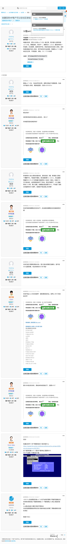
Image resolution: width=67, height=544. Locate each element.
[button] (63, 79)
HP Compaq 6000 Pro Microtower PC (37, 56)
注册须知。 (14, 541)
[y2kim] (11, 293)
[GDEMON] (11, 498)
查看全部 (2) (30, 62)
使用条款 (7, 541)
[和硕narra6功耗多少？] (12, 24)
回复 (27, 66)
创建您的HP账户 (7, 20)
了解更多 (17, 20)
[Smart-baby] (11, 438)
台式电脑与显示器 (13, 12)
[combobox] (31, 8)
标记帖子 (11, 51)
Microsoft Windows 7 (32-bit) (35, 59)
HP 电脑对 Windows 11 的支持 (40, 19)
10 (7, 513)
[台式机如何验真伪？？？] (10, 24)
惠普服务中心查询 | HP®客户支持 (34, 326)
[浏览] (2, 8)
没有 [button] (46, 96)
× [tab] (62, 11)
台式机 (22, 12)
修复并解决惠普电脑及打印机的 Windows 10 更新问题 (46, 30)
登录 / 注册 (61, 8)
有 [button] (41, 96)
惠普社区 (3, 12)
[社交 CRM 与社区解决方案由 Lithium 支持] (54, 535)
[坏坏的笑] (11, 111)
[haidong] (11, 32)
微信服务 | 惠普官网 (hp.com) (33, 322)
